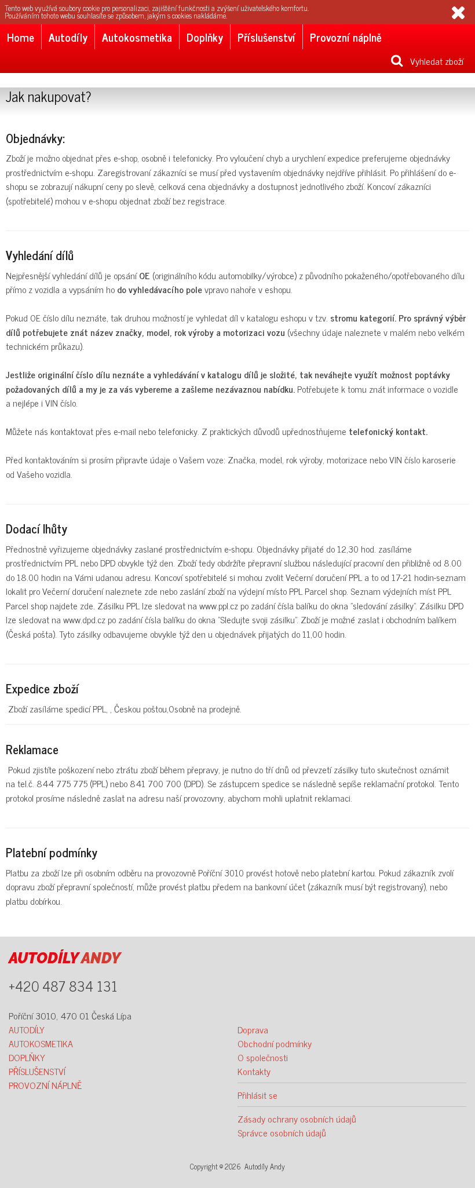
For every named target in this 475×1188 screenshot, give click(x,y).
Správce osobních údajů (281, 1132)
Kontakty (254, 1071)
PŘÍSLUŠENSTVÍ (37, 1071)
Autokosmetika (137, 37)
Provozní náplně (346, 37)
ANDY (64, 958)
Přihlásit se (257, 1094)
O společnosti (262, 1057)
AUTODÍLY (27, 1029)
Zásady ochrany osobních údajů (296, 1118)
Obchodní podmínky (274, 1043)
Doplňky (205, 37)
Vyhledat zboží (433, 60)
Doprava (252, 1029)
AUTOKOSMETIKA (41, 1043)
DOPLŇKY (27, 1057)
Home (20, 37)
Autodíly (68, 37)
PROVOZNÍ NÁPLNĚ (45, 1084)
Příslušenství (266, 37)
